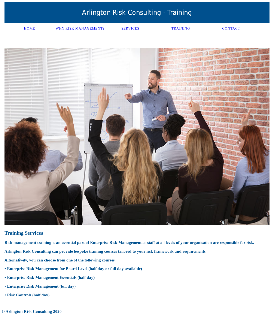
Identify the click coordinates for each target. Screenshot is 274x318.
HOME (29, 28)
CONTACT (231, 28)
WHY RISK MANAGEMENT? (80, 28)
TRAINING (180, 28)
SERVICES (130, 28)
